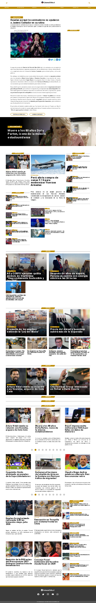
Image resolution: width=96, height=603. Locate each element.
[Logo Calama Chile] (47, 4)
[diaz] (9, 233)
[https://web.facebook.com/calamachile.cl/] (38, 594)
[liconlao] (69, 190)
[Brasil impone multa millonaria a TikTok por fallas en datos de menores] (69, 168)
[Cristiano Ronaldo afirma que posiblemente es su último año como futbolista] (9, 241)
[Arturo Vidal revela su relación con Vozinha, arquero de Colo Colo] (9, 198)
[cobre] (66, 576)
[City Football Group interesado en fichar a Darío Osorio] (69, 179)
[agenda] (66, 546)
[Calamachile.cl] (7, 3)
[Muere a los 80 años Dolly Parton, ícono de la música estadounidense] (69, 158)
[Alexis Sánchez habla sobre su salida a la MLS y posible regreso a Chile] (66, 505)
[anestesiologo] (66, 566)
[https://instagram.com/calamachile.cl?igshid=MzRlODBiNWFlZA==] (48, 594)
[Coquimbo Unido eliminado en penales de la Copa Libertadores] (9, 224)
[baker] (66, 556)
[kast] (66, 535)
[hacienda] (66, 525)
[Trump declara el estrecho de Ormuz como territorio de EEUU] (66, 515)
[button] (19, 114)
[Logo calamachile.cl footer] (47, 592)
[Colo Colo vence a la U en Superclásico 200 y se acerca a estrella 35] (9, 215)
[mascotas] (69, 200)
